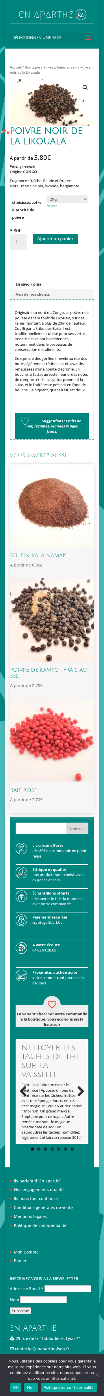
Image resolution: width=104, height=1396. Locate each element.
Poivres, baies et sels (60, 67)
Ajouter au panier (55, 238)
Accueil (16, 67)
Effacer (52, 205)
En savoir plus (28, 284)
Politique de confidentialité (40, 1225)
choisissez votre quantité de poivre (27, 210)
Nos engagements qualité (39, 1189)
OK (15, 1387)
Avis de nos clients (33, 294)
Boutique (32, 67)
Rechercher (77, 828)
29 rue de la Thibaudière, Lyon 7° (47, 1338)
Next (78, 1091)
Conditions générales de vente (43, 1207)
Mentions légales (30, 1216)
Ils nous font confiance (36, 1198)
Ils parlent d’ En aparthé (37, 1181)
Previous (25, 1091)
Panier (20, 1260)
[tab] (52, 284)
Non (31, 1387)
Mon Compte (26, 1252)
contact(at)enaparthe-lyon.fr (41, 1348)
